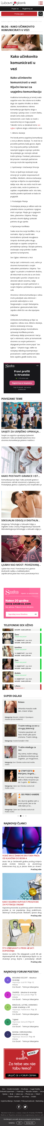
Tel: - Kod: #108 (23, 650)
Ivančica (18, 643)
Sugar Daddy (35, 1089)
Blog (15, 21)
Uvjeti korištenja (7, 1101)
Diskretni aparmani (7, 1091)
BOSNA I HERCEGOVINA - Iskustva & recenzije (22, 1033)
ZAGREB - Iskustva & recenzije (24, 992)
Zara (16, 656)
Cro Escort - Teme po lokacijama (25, 987)
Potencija (20, 1091)
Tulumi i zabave (14, 1096)
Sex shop (25, 1096)
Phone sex (29, 1094)
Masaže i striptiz (18, 717)
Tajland (15, 1019)
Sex (14, 762)
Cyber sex (16, 786)
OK (19, 1123)
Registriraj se (27, 8)
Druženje (24, 1089)
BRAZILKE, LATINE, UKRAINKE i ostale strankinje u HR (25, 1006)
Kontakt (17, 1101)
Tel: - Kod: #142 (23, 676)
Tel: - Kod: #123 (23, 663)
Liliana (17, 682)
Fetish (38, 1094)
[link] (22, 603)
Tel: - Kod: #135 (23, 637)
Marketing (39, 1101)
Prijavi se (15, 8)
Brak (11, 1094)
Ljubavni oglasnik (6, 21)
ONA (27, 741)
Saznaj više (29, 1123)
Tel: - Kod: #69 (23, 689)
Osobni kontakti (18, 741)
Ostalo (33, 1096)
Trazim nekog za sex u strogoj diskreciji (28, 727)
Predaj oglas (19, 14)
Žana (17, 630)
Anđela (18, 669)
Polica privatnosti (28, 1101)
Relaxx (21, 702)
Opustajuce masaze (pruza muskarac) (19, 718)
